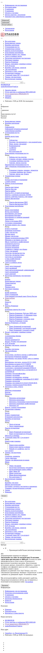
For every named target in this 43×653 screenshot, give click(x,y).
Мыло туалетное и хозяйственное (17, 242)
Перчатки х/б (14, 405)
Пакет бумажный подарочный (20, 326)
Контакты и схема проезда (14, 613)
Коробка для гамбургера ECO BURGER (19, 366)
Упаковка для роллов (12, 381)
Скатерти (12, 149)
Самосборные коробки (13, 131)
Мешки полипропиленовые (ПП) (17, 238)
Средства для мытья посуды (15, 253)
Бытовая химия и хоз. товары (15, 54)
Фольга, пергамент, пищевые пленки (18, 64)
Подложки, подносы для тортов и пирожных (21, 486)
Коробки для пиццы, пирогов (15, 67)
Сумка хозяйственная (12, 259)
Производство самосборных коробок (18, 16)
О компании (9, 9)
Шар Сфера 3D (14, 471)
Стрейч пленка (10, 181)
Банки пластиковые (12, 210)
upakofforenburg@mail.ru (9, 86)
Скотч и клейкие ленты (13, 56)
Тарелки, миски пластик (18, 163)
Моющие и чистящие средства (16, 240)
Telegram (8, 96)
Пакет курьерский (11, 294)
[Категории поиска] (2, 38)
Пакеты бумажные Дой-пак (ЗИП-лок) (23, 313)
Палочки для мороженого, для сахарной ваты (25, 142)
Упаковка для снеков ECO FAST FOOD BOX (21, 383)
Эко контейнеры (11, 69)
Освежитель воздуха (12, 244)
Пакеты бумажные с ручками (15, 323)
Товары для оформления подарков (17, 460)
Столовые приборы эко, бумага (20, 172)
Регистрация (9, 30)
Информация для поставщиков (16, 5)
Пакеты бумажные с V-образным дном (23, 315)
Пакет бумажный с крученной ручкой (22, 328)
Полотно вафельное (12, 245)
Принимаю (5, 585)
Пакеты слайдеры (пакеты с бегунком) (18, 196)
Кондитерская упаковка (13, 79)
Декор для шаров (15, 466)
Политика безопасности (13, 598)
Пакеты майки (10, 191)
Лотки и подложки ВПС (13, 221)
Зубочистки (13, 140)
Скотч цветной (10, 274)
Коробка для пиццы (12, 349)
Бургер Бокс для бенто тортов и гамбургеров (21, 355)
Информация (5, 587)
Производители (10, 611)
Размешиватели (14, 146)
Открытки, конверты (12, 456)
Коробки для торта (11, 483)
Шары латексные (15, 473)
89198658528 (5, 85)
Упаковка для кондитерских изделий (18, 488)
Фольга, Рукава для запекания (15, 341)
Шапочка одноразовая (13, 390)
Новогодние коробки (16, 445)
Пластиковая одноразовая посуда (16, 153)
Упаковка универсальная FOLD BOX (18, 385)
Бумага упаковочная (12, 415)
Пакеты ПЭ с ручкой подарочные (17, 193)
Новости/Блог (10, 298)
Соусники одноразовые (13, 223)
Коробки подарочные (12, 419)
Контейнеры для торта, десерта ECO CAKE (20, 362)
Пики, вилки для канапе (18, 144)
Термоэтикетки (10, 283)
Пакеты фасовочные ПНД (18, 204)
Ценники (8, 285)
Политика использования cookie (16, 593)
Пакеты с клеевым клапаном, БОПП (18, 195)
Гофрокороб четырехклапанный (16, 129)
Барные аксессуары (12, 136)
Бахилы (7, 392)
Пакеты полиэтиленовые (14, 51)
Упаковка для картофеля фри (15, 373)
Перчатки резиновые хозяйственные (22, 403)
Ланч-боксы (9, 219)
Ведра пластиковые (12, 212)
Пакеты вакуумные (12, 187)
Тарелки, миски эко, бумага (19, 174)
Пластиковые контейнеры (14, 52)
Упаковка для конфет (12, 375)
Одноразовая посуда (12, 47)
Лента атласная (14, 424)
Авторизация (9, 28)
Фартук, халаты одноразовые (15, 407)
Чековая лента (10, 287)
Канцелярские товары (13, 43)
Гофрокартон (9, 127)
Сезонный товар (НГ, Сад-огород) (17, 75)
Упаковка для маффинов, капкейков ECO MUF (22, 379)
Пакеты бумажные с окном (18, 317)
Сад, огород (9, 451)
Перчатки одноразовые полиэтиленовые (23, 402)
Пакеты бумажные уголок (18, 321)
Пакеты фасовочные (12, 198)
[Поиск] (24, 543)
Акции (7, 490)
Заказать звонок (10, 90)
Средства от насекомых (13, 257)
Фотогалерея (9, 602)
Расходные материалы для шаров (21, 467)
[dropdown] (2, 2)
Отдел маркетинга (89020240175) (17, 94)
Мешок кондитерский (13, 484)
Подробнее (29, 582)
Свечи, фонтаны (11, 458)
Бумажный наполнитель (13, 417)
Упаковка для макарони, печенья (16, 377)
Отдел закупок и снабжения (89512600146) (20, 92)
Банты (7, 413)
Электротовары (10, 260)
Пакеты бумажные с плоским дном (21, 319)
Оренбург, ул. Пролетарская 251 (16, 633)
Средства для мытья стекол (14, 255)
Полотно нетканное (12, 247)
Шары (7, 462)
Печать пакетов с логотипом (15, 15)
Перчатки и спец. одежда (14, 71)
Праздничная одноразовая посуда (17, 164)
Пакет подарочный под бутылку (20, 434)
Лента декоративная (16, 426)
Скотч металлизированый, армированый (19, 270)
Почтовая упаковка (12, 60)
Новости (8, 302)
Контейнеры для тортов (13, 213)
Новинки (8, 492)
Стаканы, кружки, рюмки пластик (21, 159)
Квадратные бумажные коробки (16, 356)
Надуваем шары (10, 7)
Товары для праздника (13, 77)
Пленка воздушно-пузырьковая (16, 180)
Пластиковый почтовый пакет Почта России (21, 296)
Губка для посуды (11, 232)
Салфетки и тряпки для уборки (16, 249)
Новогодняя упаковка (12, 441)
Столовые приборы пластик (19, 161)
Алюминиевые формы (13, 336)
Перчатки (8, 394)
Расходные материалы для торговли (18, 58)
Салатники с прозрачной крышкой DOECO (20, 368)
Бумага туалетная (11, 228)
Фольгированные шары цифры (20, 469)
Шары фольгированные (17, 475)
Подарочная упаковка (12, 73)
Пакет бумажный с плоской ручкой (21, 330)
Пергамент (9, 338)
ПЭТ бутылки (10, 66)
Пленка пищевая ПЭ (12, 340)
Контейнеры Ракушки (13, 215)
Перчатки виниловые (17, 400)
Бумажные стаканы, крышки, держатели (23, 170)
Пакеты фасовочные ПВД (18, 202)
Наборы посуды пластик (18, 157)
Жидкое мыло (10, 234)
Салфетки (12, 148)
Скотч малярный (11, 268)
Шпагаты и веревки (12, 435)
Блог (6, 304)
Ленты (7, 420)
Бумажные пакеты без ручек (15, 309)
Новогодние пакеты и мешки (19, 447)
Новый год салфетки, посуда (19, 449)
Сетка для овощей (11, 251)
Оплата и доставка (11, 13)
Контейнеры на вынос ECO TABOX (18, 364)
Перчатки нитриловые (17, 398)
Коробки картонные (12, 45)
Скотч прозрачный (11, 272)
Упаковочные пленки (12, 49)
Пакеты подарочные (12, 428)
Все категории (10, 41)
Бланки (7, 279)
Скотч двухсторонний (13, 266)
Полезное (4, 606)
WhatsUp (8, 97)
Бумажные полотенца (12, 230)
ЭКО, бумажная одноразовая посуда (18, 166)
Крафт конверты (11, 292)
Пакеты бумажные (11, 62)
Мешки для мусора (11, 236)
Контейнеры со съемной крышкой (17, 217)
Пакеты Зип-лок (11, 189)
